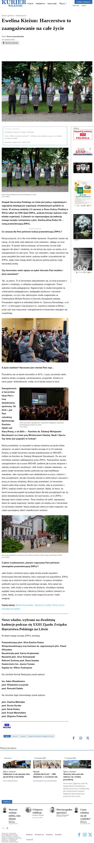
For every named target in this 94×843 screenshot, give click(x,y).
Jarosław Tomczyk (38, 815)
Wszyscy (26, 796)
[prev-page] (3, 828)
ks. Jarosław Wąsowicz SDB (17, 798)
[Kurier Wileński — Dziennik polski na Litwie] (14, 3)
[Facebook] (21, 55)
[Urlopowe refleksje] (28, 810)
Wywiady (36, 772)
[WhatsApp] (32, 55)
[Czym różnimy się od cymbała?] (76, 810)
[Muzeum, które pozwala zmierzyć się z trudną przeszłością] (77, 764)
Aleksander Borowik (40, 796)
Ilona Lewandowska (15, 36)
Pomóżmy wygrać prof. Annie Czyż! (17, 142)
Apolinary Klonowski (12, 821)
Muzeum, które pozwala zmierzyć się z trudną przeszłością (73, 777)
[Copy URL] (44, 55)
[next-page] (7, 828)
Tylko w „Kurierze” (9, 772)
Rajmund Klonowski (53, 798)
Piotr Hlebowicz (36, 798)
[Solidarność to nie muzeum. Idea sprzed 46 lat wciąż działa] (17, 764)
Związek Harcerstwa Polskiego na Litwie (40, 736)
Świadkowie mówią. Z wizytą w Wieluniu (19, 132)
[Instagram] (80, 738)
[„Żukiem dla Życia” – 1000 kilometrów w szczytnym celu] (47, 764)
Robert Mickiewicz (70, 798)
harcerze (15, 736)
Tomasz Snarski (86, 798)
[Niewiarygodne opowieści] (52, 810)
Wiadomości (21, 15)
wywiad (23, 736)
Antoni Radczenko (57, 796)
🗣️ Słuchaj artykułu (10, 43)
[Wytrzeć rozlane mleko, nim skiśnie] (4, 810)
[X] (27, 55)
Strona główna (8, 15)
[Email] (38, 55)
